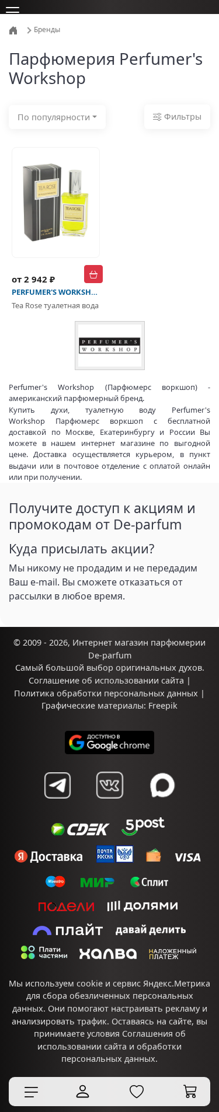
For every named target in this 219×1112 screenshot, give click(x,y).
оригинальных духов (159, 667)
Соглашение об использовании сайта (106, 680)
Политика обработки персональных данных (106, 693)
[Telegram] (57, 785)
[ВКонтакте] (109, 785)
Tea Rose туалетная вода (55, 305)
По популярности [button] (54, 117)
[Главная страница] (14, 29)
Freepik (163, 705)
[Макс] (162, 785)
